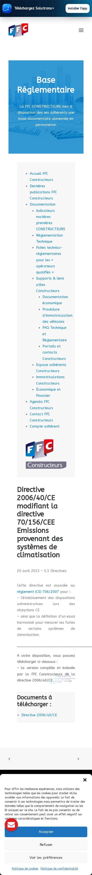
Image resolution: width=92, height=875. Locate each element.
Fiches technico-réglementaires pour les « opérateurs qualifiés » (49, 259)
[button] (85, 780)
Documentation (42, 204)
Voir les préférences (46, 858)
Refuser (46, 845)
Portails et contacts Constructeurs (54, 352)
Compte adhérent (44, 426)
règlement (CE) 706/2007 (38, 592)
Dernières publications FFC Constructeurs (43, 192)
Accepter (46, 832)
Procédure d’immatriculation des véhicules (57, 315)
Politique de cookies (25, 868)
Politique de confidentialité (59, 868)
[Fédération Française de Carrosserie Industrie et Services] (35, 30)
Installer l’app (77, 8)
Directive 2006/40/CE (39, 715)
